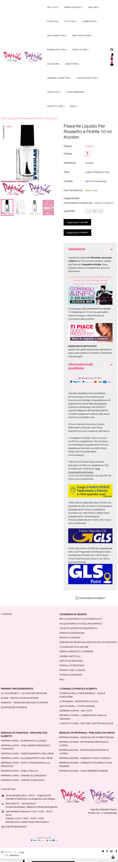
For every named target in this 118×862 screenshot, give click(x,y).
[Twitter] (103, 851)
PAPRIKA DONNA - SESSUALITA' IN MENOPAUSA (86, 737)
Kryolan (89, 163)
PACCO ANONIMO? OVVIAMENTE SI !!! (80, 619)
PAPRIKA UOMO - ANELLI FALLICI (19, 771)
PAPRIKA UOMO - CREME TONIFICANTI (23, 780)
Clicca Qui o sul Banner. (81, 479)
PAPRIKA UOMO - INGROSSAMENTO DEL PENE (27, 753)
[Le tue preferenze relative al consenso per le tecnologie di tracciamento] (113, 857)
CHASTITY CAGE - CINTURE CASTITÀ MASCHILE (86, 723)
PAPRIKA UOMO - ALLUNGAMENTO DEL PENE (27, 758)
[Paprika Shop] (23, 57)
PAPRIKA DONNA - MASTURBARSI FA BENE (83, 771)
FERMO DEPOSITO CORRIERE (76, 651)
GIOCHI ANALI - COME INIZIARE (77, 706)
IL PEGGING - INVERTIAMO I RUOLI (78, 701)
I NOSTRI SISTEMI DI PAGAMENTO (78, 628)
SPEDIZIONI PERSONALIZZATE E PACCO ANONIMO (88, 642)
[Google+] (111, 851)
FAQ (61, 679)
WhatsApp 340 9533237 (92, 407)
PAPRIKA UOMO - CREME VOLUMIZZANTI (24, 775)
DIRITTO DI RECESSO (71, 661)
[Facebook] (107, 851)
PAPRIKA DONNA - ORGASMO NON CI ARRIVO (85, 758)
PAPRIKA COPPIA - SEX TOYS (75, 710)
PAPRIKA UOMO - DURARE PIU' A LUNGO (24, 740)
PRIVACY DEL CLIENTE (72, 670)
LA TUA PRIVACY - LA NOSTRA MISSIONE (24, 693)
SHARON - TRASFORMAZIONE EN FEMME (24, 702)
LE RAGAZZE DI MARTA (14, 707)
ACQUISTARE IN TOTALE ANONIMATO (80, 623)
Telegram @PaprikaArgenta (92, 410)
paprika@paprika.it (16, 826)
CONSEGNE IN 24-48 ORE (73, 647)
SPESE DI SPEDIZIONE (72, 633)
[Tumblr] (116, 851)
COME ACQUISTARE (70, 675)
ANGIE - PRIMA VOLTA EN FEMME (19, 698)
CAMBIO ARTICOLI (69, 656)
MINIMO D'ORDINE (69, 637)
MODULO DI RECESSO (72, 665)
